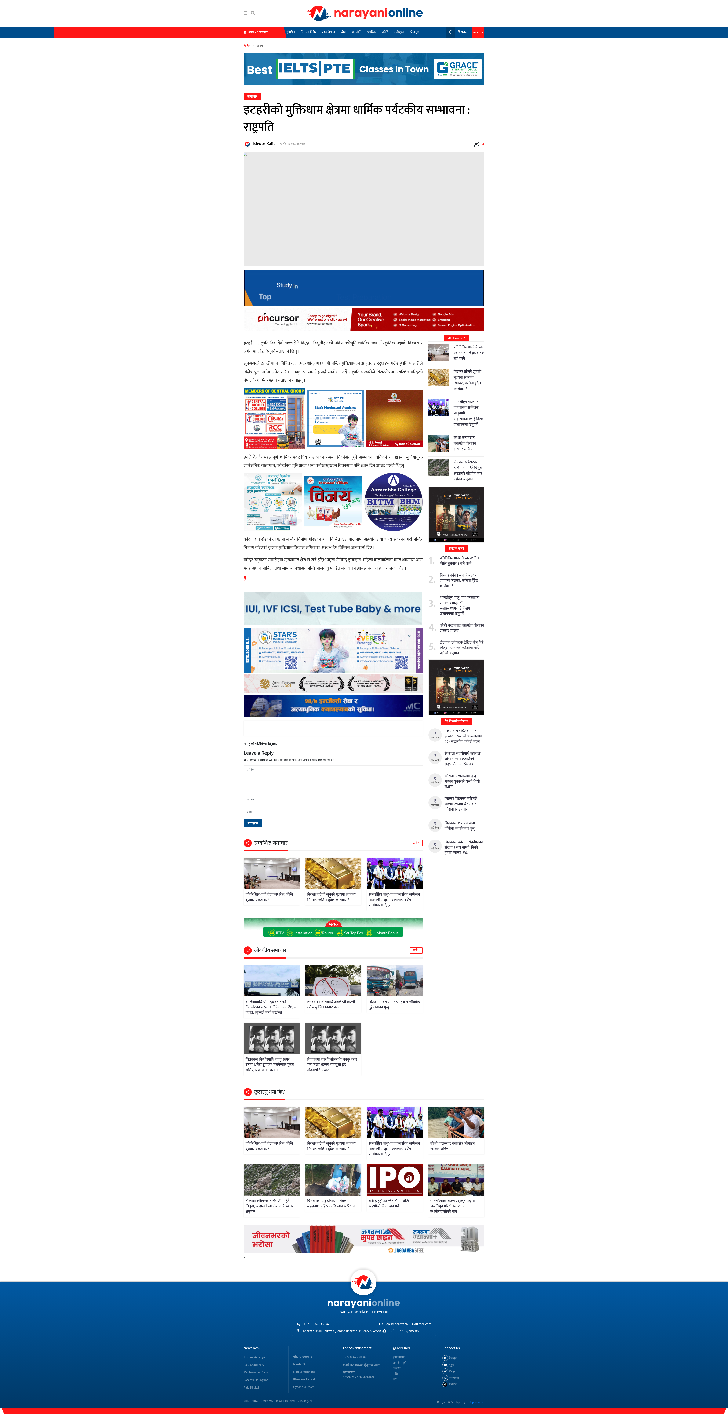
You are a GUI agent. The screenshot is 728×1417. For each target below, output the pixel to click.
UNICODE (478, 32)
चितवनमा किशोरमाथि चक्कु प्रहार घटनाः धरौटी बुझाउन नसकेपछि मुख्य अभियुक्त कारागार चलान (270, 1064)
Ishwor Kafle (264, 144)
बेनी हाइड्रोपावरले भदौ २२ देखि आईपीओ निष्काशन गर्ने (389, 1204)
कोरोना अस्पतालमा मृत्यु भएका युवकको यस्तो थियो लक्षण (462, 781)
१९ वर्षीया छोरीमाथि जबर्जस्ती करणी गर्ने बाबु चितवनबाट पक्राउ (331, 1005)
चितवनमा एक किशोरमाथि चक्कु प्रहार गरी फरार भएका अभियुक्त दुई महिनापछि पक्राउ (332, 1064)
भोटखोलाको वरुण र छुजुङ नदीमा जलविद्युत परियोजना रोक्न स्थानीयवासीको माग (452, 1206)
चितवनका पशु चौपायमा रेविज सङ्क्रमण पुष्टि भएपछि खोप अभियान (331, 1204)
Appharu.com (476, 1402)
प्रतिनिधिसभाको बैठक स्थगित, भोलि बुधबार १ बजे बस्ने (269, 897)
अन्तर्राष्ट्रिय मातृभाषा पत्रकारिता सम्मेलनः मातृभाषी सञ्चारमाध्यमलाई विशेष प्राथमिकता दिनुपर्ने (394, 899)
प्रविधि (385, 32)
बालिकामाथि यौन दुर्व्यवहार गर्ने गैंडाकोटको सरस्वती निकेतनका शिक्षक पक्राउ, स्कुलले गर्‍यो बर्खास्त (271, 1007)
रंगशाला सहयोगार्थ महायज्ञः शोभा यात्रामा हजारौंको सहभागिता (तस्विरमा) (463, 758)
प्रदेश (343, 32)
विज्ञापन (397, 1368)
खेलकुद (414, 32)
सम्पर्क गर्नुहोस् (400, 1362)
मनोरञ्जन (399, 32)
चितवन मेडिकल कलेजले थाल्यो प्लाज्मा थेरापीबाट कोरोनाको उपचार (461, 804)
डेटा (395, 1379)
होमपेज (291, 32)
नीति (395, 1373)
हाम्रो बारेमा (399, 1357)
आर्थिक (371, 32)
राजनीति (357, 32)
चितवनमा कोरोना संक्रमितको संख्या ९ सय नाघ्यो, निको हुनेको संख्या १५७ (464, 847)
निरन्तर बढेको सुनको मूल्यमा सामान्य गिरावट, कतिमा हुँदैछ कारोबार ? (331, 897)
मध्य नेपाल (328, 32)
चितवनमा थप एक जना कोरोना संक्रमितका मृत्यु (460, 826)
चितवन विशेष (309, 32)
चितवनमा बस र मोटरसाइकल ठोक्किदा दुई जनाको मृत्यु (395, 1005)
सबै (415, 843)
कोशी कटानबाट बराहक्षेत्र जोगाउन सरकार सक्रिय (465, 443)
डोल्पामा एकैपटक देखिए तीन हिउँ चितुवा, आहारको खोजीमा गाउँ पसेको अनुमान (468, 471)
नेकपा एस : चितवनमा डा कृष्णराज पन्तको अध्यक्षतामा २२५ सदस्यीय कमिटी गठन (463, 736)
